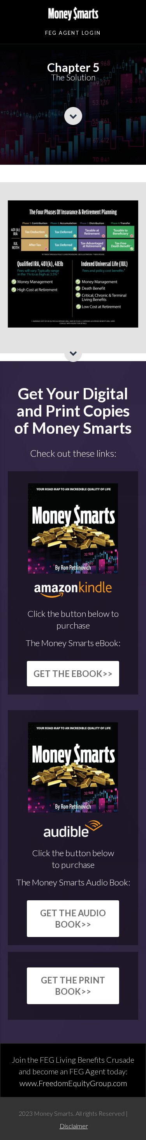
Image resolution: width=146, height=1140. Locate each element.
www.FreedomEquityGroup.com (73, 1083)
